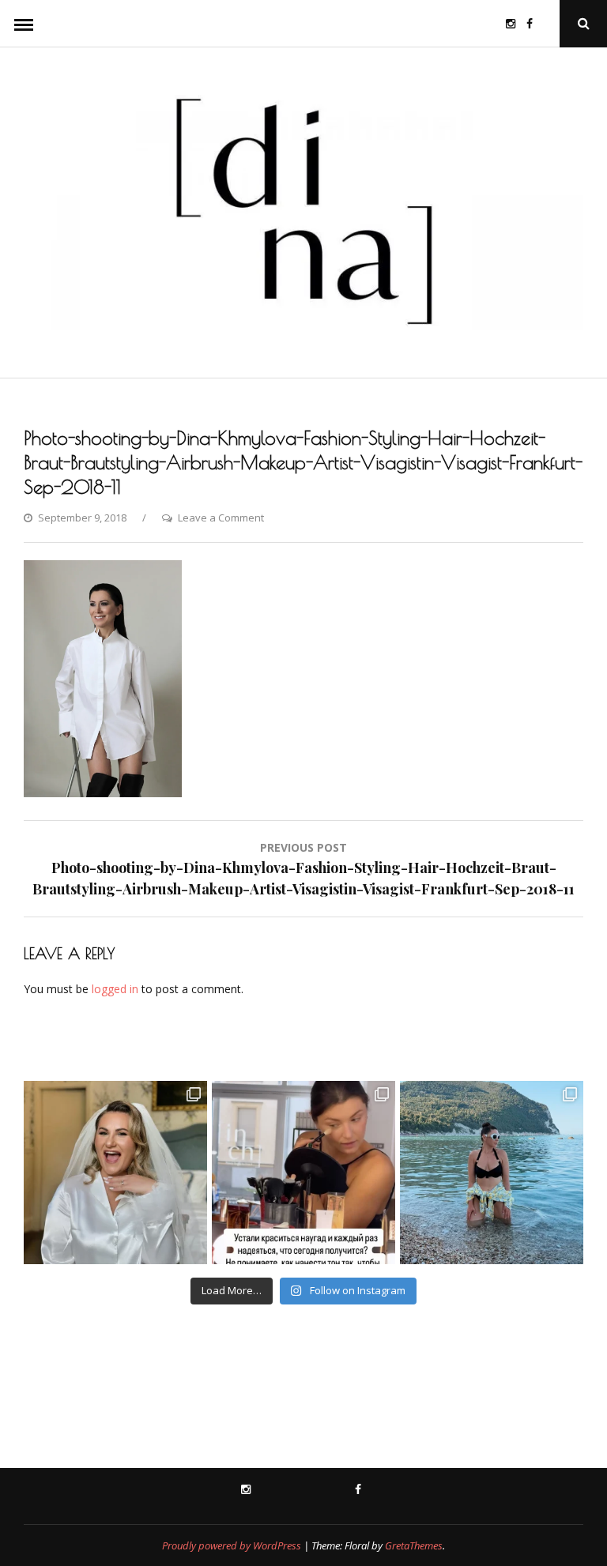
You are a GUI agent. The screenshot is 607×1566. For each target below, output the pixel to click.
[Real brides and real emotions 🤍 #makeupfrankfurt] (115, 1172)
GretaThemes (414, 1545)
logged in (115, 988)
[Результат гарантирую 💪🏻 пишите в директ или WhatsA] (303, 1172)
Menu (23, 23)
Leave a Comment (221, 517)
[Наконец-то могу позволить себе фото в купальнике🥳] (491, 1172)
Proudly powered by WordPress (231, 1545)
